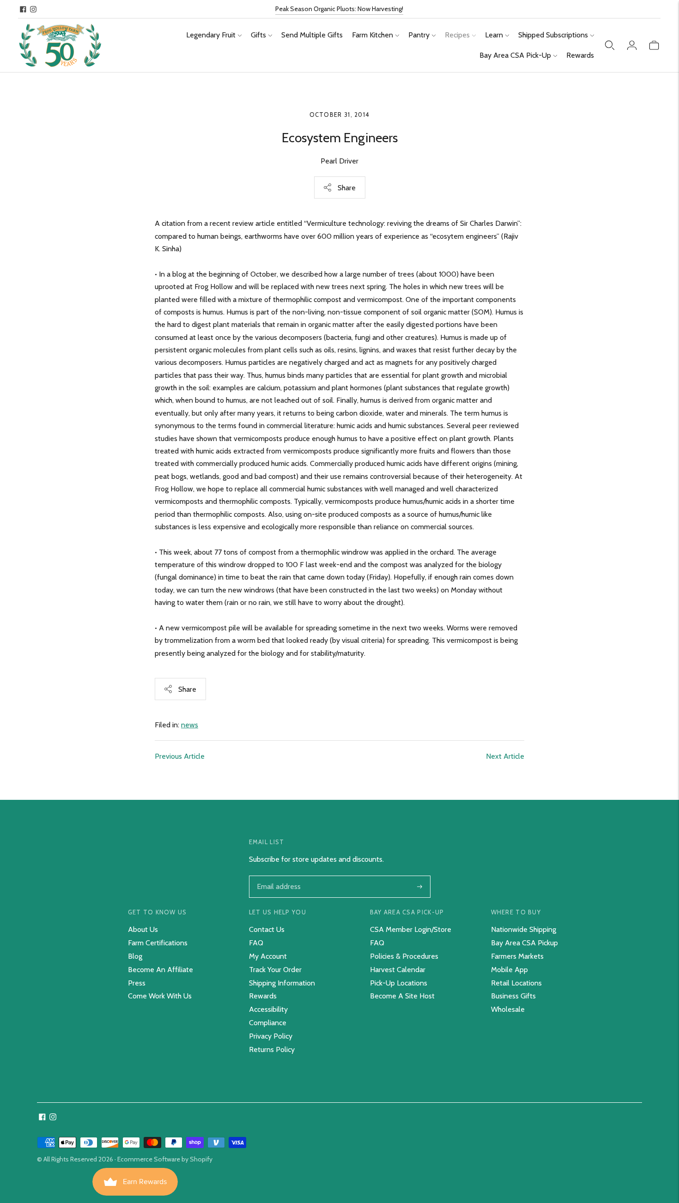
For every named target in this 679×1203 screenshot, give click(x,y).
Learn (494, 34)
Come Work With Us (160, 995)
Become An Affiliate (160, 969)
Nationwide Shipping (523, 929)
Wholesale (508, 1009)
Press (137, 983)
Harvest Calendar (397, 969)
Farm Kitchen (372, 34)
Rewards (580, 55)
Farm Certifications (158, 942)
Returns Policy (272, 1049)
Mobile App (509, 969)
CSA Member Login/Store (410, 929)
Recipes (457, 34)
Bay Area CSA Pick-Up (515, 55)
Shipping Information (282, 983)
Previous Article (180, 756)
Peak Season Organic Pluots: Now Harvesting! (339, 9)
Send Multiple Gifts (312, 34)
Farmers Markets (517, 956)
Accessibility (268, 1009)
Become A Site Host (402, 995)
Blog (135, 956)
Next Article (505, 756)
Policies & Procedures (404, 956)
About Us (143, 929)
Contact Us (267, 929)
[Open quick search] (609, 45)
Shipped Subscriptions (553, 34)
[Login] (631, 45)
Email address (277, 876)
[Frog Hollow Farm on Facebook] (23, 9)
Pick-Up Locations (398, 983)
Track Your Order (275, 969)
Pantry (419, 34)
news (189, 724)
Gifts (258, 34)
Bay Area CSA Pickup (524, 942)
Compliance (267, 1022)
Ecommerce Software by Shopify (164, 1159)
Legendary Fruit (211, 34)
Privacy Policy (270, 1036)
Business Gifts (513, 995)
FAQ (256, 942)
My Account (268, 956)
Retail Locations (516, 983)
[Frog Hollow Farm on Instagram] (33, 9)
